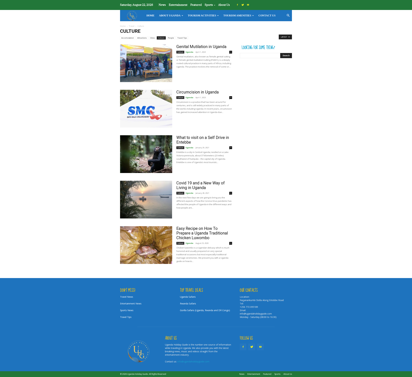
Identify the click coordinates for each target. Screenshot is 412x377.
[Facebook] (237, 5)
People (171, 38)
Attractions (142, 38)
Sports (209, 5)
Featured (196, 5)
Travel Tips (182, 38)
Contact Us (267, 15)
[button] (288, 15)
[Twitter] (242, 5)
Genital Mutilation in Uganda (201, 46)
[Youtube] (248, 5)
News (162, 5)
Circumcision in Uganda (197, 92)
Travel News (126, 296)
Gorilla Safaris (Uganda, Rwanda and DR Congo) (205, 310)
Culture (161, 38)
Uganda (189, 52)
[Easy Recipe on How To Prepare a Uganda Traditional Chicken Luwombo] (146, 245)
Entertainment (178, 5)
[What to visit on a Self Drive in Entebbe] (146, 154)
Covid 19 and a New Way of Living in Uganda (200, 185)
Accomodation (127, 38)
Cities (152, 38)
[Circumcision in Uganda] (146, 109)
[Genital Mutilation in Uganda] (146, 63)
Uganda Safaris (188, 296)
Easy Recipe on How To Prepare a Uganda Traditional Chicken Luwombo (202, 233)
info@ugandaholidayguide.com (193, 361)
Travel (131, 26)
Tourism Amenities (237, 15)
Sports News (126, 310)
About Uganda (170, 15)
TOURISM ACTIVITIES (202, 15)
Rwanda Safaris (188, 303)
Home (150, 15)
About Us (224, 5)
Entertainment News (130, 303)
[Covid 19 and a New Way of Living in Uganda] (146, 199)
